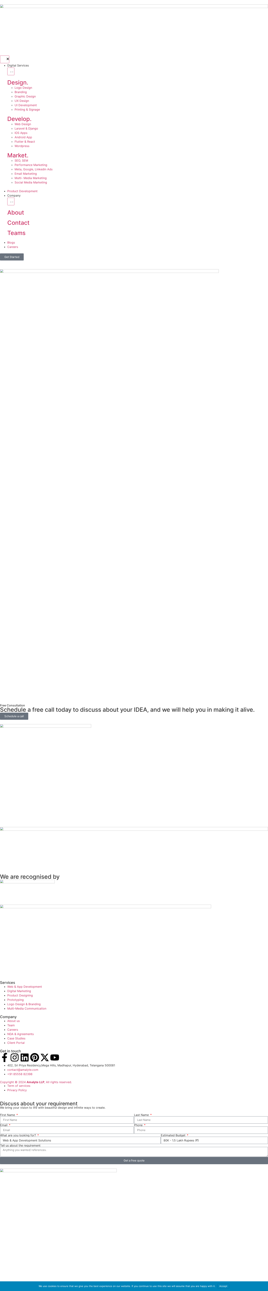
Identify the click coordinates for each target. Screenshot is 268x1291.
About (15, 212)
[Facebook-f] (4, 1057)
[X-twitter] (44, 1057)
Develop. (19, 118)
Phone (138, 1125)
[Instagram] (14, 1057)
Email (4, 1125)
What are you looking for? (18, 1135)
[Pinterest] (34, 1057)
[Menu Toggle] (4, 59)
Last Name (142, 1114)
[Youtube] (54, 1057)
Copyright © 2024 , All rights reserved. (36, 1082)
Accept (223, 1286)
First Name (8, 1114)
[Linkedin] (24, 1057)
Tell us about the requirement (20, 1145)
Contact (18, 222)
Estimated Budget (173, 1135)
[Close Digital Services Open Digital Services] (10, 71)
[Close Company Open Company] (10, 201)
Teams (16, 232)
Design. (17, 82)
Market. (17, 155)
